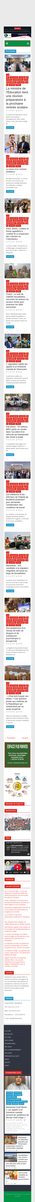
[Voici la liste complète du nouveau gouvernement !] (11, 1172)
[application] (17, 848)
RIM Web (20, 110)
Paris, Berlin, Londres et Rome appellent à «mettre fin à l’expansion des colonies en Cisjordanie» (17, 233)
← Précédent (10, 738)
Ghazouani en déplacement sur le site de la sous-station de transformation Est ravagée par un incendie (17, 910)
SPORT (18, 85)
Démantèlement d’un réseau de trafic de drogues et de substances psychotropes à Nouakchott (15, 634)
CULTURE (22, 77)
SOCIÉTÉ (12, 85)
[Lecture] (7, 872)
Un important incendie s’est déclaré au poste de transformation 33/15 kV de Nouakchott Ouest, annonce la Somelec (17, 946)
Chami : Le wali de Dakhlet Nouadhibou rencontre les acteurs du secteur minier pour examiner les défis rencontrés (17, 300)
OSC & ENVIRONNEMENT (13, 1050)
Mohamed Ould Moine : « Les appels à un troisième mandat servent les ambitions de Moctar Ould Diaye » (17, 1112)
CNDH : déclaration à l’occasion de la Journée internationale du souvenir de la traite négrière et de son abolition (17, 902)
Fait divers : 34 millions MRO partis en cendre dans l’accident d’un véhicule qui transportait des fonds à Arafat (17, 432)
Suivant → (26, 738)
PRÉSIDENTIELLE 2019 (12, 1056)
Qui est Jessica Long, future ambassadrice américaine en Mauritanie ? (17, 917)
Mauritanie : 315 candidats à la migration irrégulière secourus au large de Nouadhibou (17, 569)
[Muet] (25, 872)
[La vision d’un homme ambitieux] (17, 135)
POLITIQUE (21, 82)
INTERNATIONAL (18, 80)
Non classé (8, 1047)
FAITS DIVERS (9, 1040)
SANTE (7, 1059)
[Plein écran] (28, 872)
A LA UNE (7, 684)
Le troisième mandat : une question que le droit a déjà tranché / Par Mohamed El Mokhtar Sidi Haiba (17, 953)
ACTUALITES (14, 77)
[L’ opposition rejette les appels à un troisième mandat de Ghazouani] (17, 335)
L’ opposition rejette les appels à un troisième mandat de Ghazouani (16, 366)
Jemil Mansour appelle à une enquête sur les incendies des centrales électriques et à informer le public (17, 929)
